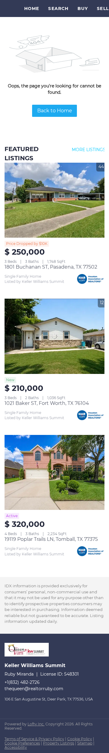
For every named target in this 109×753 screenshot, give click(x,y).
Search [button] (58, 8)
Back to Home (54, 111)
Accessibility (16, 747)
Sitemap (84, 743)
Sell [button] (102, 8)
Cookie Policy (79, 739)
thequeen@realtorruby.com (34, 688)
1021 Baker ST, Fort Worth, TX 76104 (47, 403)
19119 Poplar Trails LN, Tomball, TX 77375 (51, 539)
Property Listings (58, 743)
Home (31, 8)
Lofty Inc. (36, 724)
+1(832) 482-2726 (22, 682)
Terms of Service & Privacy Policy (34, 739)
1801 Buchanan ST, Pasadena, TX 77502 (51, 267)
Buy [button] (83, 8)
